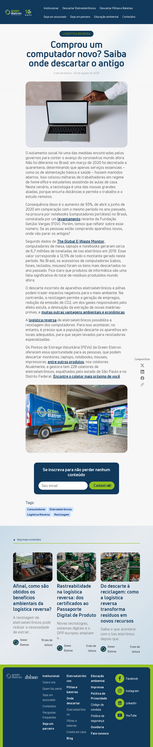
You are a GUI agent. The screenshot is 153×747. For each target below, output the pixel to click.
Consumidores (36, 509)
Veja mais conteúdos (29, 539)
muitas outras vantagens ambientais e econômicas (83, 312)
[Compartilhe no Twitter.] (142, 365)
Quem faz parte (52, 689)
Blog (70, 738)
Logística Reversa (38, 514)
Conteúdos (128, 16)
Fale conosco (100, 733)
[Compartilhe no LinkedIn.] (142, 371)
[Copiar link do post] (142, 384)
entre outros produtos (66, 361)
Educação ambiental (106, 16)
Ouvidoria (97, 727)
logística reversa (43, 319)
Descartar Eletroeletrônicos (79, 8)
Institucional (51, 8)
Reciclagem (61, 514)
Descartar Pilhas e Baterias (116, 8)
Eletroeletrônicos (61, 509)
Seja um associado (55, 16)
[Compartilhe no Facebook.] (142, 378)
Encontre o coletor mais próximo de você (86, 376)
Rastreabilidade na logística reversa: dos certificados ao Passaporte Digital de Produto (76, 600)
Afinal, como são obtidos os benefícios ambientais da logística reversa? (32, 597)
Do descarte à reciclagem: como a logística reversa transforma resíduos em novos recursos (120, 603)
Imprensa (97, 687)
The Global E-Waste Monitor (80, 241)
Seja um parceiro (80, 16)
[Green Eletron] (18, 12)
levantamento (68, 218)
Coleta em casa (76, 732)
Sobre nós (49, 682)
